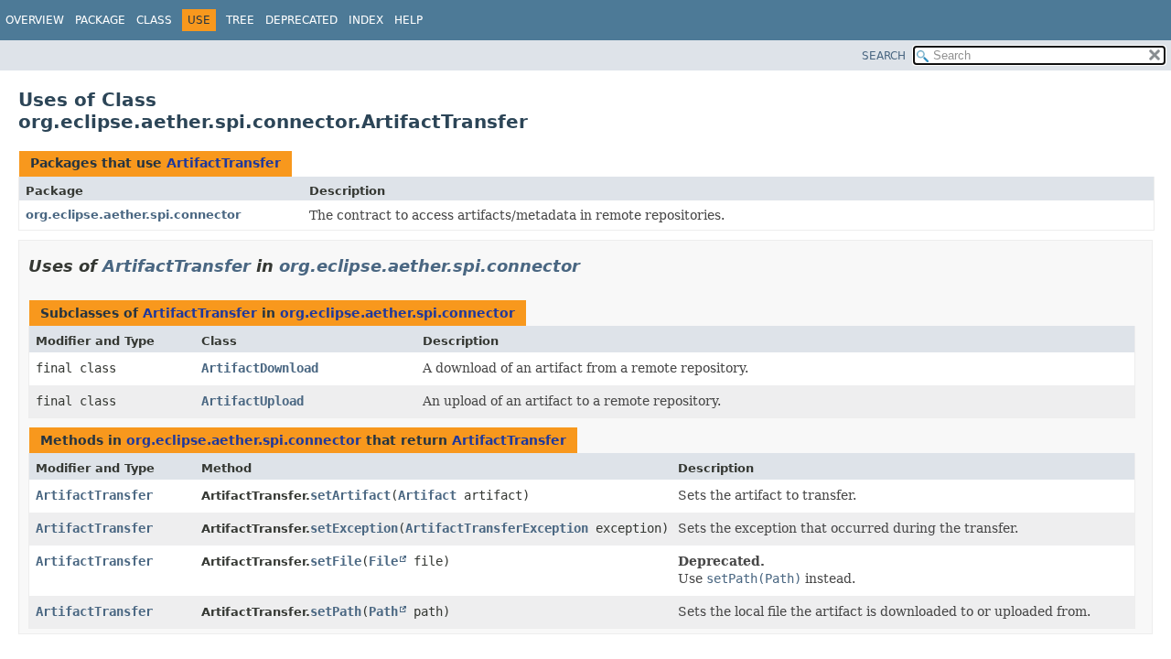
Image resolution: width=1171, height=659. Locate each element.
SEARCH (884, 55)
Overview (34, 20)
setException (354, 528)
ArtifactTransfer (224, 163)
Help (408, 20)
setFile (335, 561)
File (383, 561)
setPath (335, 611)
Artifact (427, 495)
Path (383, 611)
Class (154, 20)
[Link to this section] (593, 265)
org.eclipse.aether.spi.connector (133, 214)
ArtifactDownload (259, 368)
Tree (240, 20)
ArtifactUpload (252, 401)
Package (100, 20)
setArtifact (350, 495)
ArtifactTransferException (496, 528)
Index (366, 20)
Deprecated (301, 20)
